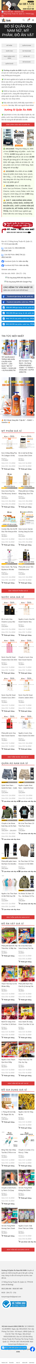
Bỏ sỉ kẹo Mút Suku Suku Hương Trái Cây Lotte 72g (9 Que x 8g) (26, 948)
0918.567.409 (19, 11)
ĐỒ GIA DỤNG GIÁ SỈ (14, 1090)
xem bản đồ (13, 244)
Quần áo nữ (9, 63)
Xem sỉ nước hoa (17, 197)
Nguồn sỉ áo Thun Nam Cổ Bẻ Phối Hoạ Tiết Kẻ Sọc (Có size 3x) (9, 896)
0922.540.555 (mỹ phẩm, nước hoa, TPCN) (20, 324)
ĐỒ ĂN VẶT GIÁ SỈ (13, 923)
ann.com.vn (12, 269)
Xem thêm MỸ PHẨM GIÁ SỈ (18, 591)
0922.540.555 (6, 257)
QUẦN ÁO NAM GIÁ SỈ (15, 763)
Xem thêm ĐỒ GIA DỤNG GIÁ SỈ (18, 1249)
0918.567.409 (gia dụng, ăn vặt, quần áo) (20, 307)
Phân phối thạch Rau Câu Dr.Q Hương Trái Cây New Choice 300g (26, 986)
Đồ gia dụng (27, 62)
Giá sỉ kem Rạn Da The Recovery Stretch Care (9, 493)
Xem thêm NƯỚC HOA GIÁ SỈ (18, 757)
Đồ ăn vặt (27, 56)
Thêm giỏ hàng (9, 469)
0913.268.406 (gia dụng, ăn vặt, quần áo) (20, 313)
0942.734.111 (20, 254)
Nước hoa (9, 51)
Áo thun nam (26, 51)
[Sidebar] (2, 411)
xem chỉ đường (7, 1284)
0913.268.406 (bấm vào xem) (15, 1348)
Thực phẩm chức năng (9, 57)
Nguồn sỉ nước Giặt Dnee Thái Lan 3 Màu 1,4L (25, 1228)
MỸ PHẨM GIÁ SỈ (12, 431)
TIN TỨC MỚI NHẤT (13, 336)
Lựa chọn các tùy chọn (12, 801)
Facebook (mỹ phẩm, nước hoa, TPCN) (20, 302)
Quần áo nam (26, 45)
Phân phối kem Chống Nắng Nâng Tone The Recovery (26, 493)
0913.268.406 (8, 11)
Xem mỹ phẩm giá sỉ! (11, 182)
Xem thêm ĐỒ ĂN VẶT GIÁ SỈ (18, 1083)
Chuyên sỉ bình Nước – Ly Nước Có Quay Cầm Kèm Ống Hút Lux (10, 1190)
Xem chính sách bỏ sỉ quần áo (18, 124)
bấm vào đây (23, 261)
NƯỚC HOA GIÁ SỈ (13, 597)
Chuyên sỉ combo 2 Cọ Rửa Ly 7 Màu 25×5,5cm (26, 1152)
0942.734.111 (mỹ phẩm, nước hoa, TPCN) (20, 318)
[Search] (23, 20)
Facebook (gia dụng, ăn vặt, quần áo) (20, 296)
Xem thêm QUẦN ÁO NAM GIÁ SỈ (18, 917)
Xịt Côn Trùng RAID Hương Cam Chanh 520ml (8, 1228)
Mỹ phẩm (9, 45)
